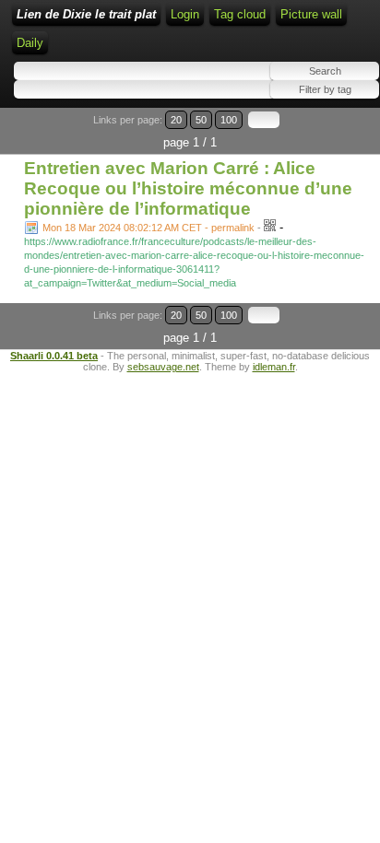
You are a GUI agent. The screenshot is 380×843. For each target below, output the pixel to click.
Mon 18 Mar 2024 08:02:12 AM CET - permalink (148, 227)
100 (228, 119)
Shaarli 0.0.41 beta (54, 355)
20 (176, 119)
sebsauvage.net (163, 366)
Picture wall (311, 14)
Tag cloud (240, 14)
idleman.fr (274, 366)
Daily (30, 43)
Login (185, 14)
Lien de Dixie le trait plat (86, 14)
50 (201, 119)
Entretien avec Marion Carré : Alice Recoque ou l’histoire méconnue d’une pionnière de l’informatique (188, 188)
